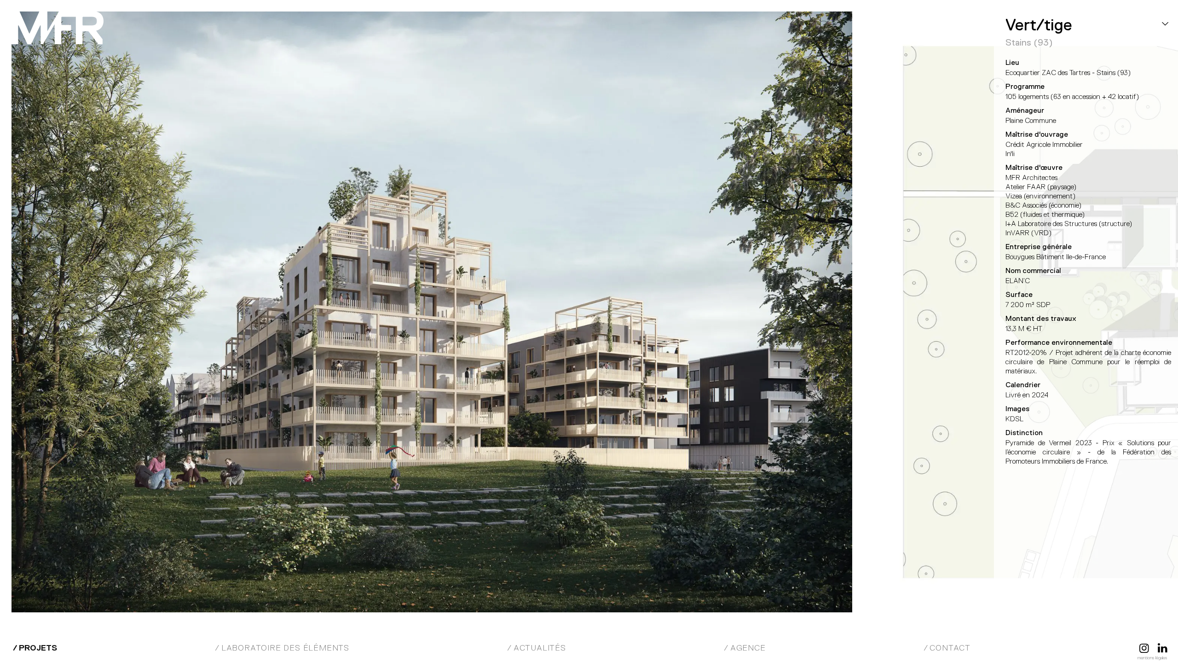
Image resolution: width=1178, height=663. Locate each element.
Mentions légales (1152, 657)
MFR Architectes (58, 27)
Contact (950, 647)
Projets (38, 647)
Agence (748, 647)
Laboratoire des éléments (285, 647)
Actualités (540, 647)
